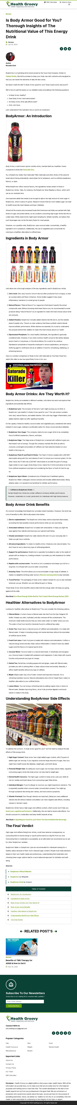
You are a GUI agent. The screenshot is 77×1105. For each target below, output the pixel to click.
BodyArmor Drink (16, 882)
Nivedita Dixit (11, 65)
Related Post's (38, 931)
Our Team (9, 1072)
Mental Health (54, 1047)
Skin (29, 1043)
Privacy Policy (11, 1068)
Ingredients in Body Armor (20, 898)
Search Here (66, 2)
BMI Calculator (51, 2)
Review (8, 14)
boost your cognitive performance (19, 811)
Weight (29, 1047)
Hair (7, 1043)
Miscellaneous (11, 1051)
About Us (9, 1060)
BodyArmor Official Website (20, 871)
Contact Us (10, 1064)
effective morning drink (48, 575)
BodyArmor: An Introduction (21, 894)
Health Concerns (12, 1047)
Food (50, 1043)
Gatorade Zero (28, 170)
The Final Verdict (17, 920)
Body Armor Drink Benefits (20, 907)
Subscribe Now (13, 1006)
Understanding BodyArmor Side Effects (25, 915)
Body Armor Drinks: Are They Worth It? (25, 903)
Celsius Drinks (11, 76)
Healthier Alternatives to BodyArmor (24, 911)
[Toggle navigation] (69, 4)
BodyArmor (14, 877)
